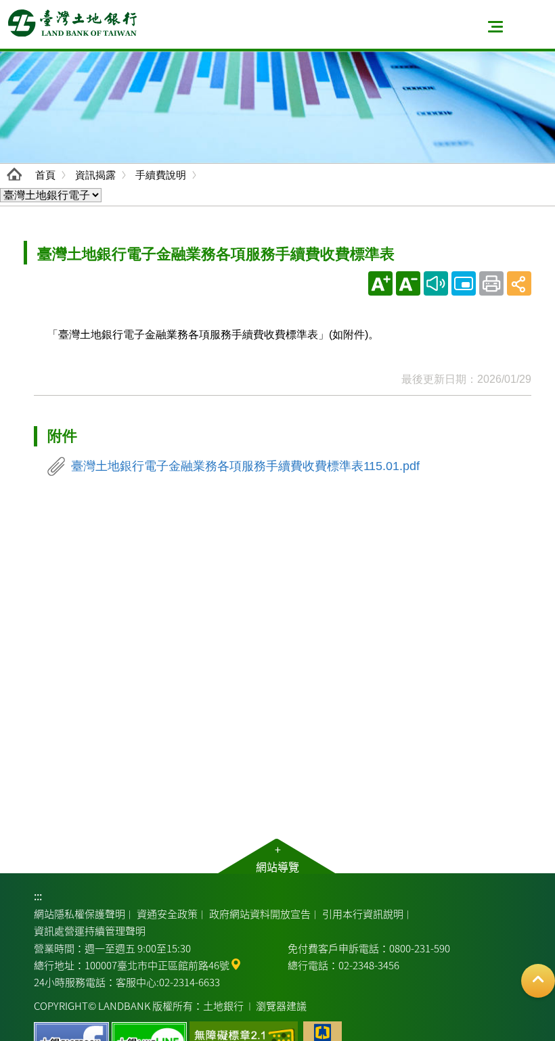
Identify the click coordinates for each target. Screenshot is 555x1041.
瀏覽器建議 (281, 1005)
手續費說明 (160, 175)
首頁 (45, 175)
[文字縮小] (408, 283)
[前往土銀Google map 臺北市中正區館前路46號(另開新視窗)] (235, 963)
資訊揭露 (95, 175)
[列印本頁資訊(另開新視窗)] (491, 283)
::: (38, 895)
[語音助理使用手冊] (436, 283)
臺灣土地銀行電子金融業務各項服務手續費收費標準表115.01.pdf (245, 466)
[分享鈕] (519, 283)
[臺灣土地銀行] (72, 23)
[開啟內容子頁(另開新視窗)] (463, 283)
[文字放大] (380, 283)
